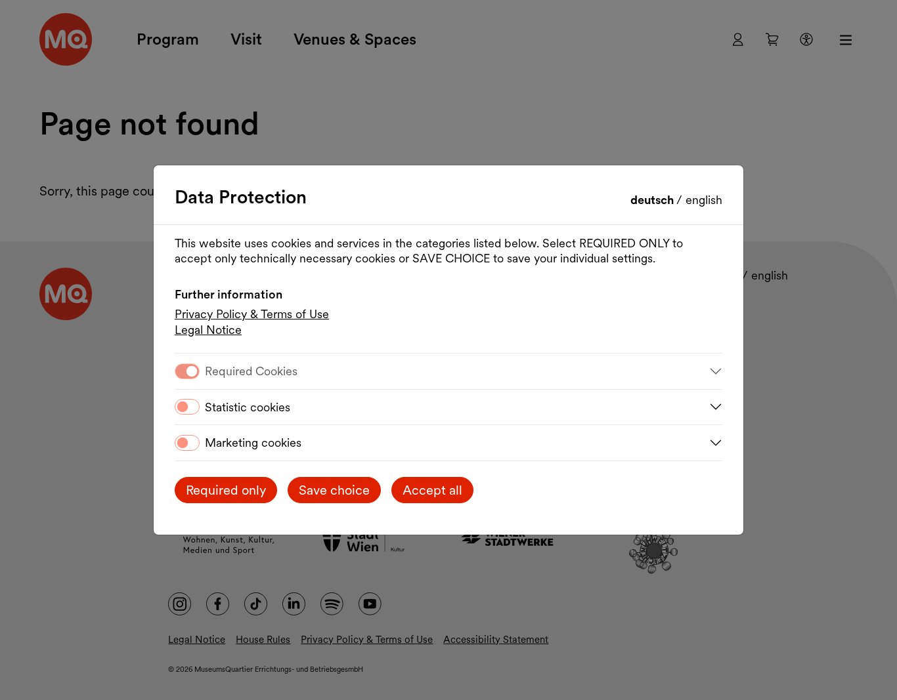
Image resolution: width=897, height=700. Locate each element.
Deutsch (653, 200)
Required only (226, 490)
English (704, 200)
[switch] (187, 407)
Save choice (334, 490)
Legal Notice (208, 330)
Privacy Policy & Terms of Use (252, 314)
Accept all (432, 490)
